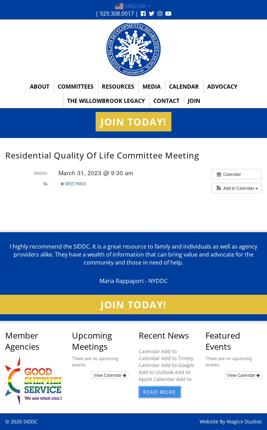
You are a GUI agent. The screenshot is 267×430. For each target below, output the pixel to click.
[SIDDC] (133, 49)
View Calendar (108, 375)
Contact (166, 101)
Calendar (184, 86)
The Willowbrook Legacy (106, 101)
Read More (159, 392)
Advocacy (222, 86)
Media (152, 86)
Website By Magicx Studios (231, 421)
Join (194, 101)
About (39, 86)
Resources (118, 86)
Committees (76, 86)
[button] (236, 188)
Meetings (75, 183)
